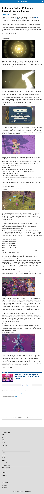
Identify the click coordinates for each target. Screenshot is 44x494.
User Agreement (5, 470)
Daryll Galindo (6, 14)
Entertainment (4, 437)
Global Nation (4, 445)
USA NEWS (4, 447)
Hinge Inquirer (5, 482)
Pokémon (13, 393)
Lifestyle (3, 439)
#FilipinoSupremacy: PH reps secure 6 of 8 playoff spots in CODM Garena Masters (28, 376)
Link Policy (4, 472)
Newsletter (4, 460)
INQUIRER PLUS (9, 388)
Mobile (3, 452)
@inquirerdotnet (13, 14)
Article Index (4, 475)
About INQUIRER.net (6, 467)
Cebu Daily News (5, 485)
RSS (3, 454)
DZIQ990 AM (4, 487)
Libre (3, 480)
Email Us (3, 455)
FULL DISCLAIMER (14, 418)
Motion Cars (4, 488)
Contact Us (4, 458)
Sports (3, 436)
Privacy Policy (4, 473)
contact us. (15, 396)
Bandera (3, 484)
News (3, 434)
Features (4, 5)
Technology (4, 440)
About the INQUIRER (6, 469)
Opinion (3, 443)
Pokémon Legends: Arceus (21, 393)
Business (3, 442)
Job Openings (4, 462)
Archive (3, 457)
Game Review (8, 393)
